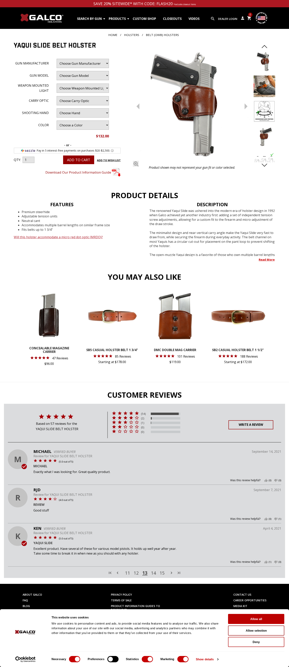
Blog (26, 606)
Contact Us (242, 594)
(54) (143, 413)
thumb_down (276, 480)
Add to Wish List (109, 160)
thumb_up (266, 480)
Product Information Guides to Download (135, 608)
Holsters (131, 35)
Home (112, 35)
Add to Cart (78, 159)
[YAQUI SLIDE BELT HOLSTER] (192, 103)
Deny (256, 642)
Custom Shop (144, 19)
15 (162, 573)
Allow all (256, 619)
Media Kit (240, 606)
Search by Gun (89, 19)
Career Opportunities (249, 600)
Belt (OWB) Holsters (162, 35)
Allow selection (256, 630)
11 (127, 573)
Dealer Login (227, 19)
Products (117, 19)
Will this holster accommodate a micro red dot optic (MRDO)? (58, 237)
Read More (267, 259)
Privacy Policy (121, 594)
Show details (205, 659)
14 (153, 573)
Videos (194, 19)
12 (136, 573)
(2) (142, 418)
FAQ (25, 600)
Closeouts (172, 19)
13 (144, 573)
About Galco (32, 594)
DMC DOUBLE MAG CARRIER (175, 350)
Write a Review (251, 424)
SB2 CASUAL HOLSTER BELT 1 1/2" (238, 350)
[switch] (113, 659)
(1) (142, 422)
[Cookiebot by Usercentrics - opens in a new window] (25, 659)
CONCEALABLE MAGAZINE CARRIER (49, 350)
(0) (142, 427)
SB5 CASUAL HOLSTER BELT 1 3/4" (112, 350)
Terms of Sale (121, 600)
